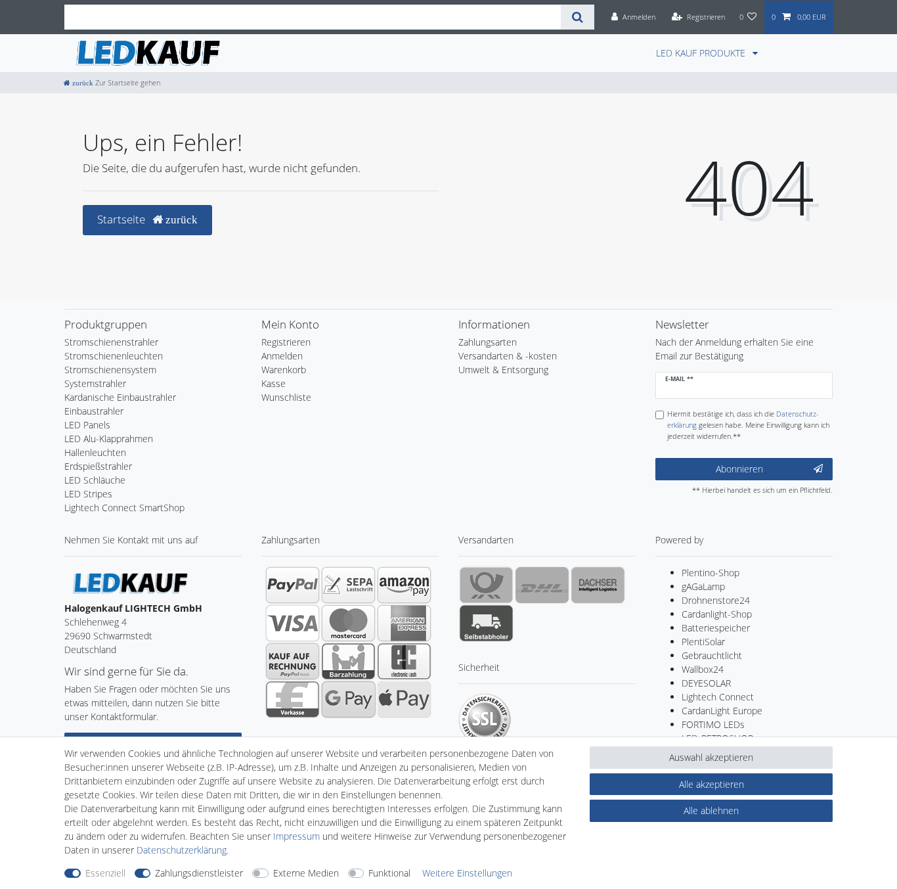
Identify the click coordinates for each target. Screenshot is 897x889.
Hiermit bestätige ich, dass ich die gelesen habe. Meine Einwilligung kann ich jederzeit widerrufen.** (748, 425)
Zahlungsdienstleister (199, 873)
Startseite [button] (122, 219)
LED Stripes (88, 494)
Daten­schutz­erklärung (182, 850)
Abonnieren (739, 469)
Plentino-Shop (710, 572)
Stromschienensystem (110, 369)
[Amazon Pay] (404, 585)
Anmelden (282, 356)
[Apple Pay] (404, 699)
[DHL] (542, 585)
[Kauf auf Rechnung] (292, 661)
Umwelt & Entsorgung (503, 369)
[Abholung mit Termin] (486, 623)
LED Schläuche (94, 480)
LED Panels (87, 425)
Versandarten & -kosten (507, 356)
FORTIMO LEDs (713, 724)
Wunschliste (286, 397)
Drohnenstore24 (716, 600)
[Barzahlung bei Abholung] (348, 661)
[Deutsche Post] (486, 585)
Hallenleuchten (95, 452)
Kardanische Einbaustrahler (120, 397)
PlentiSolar (703, 641)
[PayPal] (292, 585)
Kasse (273, 383)
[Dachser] (598, 585)
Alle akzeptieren (711, 784)
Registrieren (286, 342)
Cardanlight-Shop (717, 614)
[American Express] (404, 623)
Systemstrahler (95, 383)
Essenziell (105, 873)
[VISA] (292, 623)
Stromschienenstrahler (111, 342)
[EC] (404, 661)
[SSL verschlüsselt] (484, 719)
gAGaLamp (703, 586)
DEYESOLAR (706, 683)
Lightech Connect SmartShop (124, 507)
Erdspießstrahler (98, 466)
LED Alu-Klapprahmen (108, 438)
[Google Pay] (348, 699)
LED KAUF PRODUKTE (702, 53)
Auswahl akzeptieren (711, 757)
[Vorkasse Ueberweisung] (292, 699)
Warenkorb (283, 369)
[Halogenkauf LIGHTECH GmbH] (130, 582)
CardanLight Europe (722, 710)
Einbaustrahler (93, 411)
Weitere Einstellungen (467, 873)
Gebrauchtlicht (712, 655)
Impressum (296, 836)
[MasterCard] (348, 623)
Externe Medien (306, 873)
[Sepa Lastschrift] (348, 585)
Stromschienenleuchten (113, 356)
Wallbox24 (703, 669)
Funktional (389, 873)
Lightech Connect (718, 697)
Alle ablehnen (711, 810)
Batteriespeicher (716, 628)
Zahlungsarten (487, 342)
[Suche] (577, 17)
